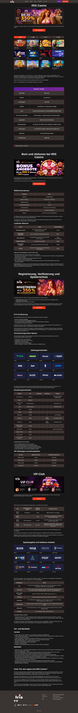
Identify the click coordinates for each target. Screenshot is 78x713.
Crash (45, 37)
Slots (57, 37)
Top (19, 37)
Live (32, 37)
